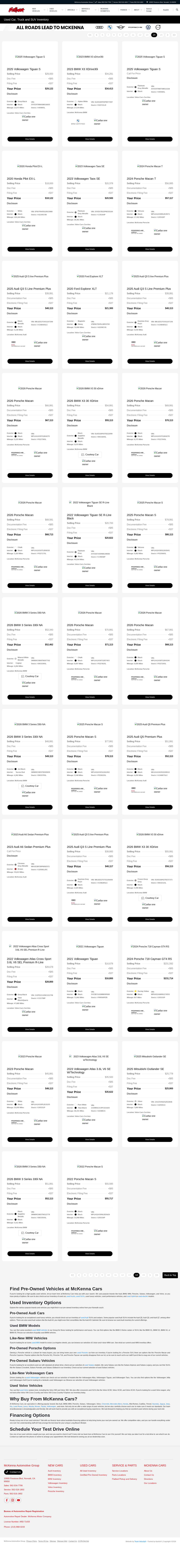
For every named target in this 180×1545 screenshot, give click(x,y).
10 (126, 35)
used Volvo (24, 1390)
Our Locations (150, 1483)
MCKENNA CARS (155, 1465)
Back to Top (170, 1275)
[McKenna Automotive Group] (16, 9)
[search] (177, 10)
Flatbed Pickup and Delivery (124, 1479)
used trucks (71, 1296)
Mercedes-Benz (116, 1404)
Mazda (31, 1406)
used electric (143, 1296)
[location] (147, 2)
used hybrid (131, 1296)
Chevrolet (105, 1404)
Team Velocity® (140, 1541)
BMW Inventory (55, 1475)
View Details (30, 139)
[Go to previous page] (96, 35)
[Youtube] (18, 1500)
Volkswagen (51, 1406)
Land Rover (17, 1406)
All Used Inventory (88, 1471)
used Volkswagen (33, 1378)
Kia (11, 1406)
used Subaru (89, 1365)
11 (133, 35)
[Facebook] (7, 1500)
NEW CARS (55, 1465)
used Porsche (82, 1353)
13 (147, 35)
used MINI (36, 1343)
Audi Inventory (54, 1471)
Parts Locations (119, 1475)
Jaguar (162, 1404)
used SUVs (80, 1296)
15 (161, 35)
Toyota (43, 1406)
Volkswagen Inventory (57, 1483)
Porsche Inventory (56, 1491)
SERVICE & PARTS (124, 1465)
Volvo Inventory (55, 1487)
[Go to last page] (174, 35)
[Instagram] (12, 1500)
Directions (148, 1479)
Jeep (168, 1404)
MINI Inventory (54, 1479)
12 (140, 35)
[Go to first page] (90, 35)
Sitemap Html (62, 1541)
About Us (148, 1471)
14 (154, 35)
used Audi (84, 1318)
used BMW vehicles (39, 1330)
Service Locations (120, 1471)
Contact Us (15, 1472)
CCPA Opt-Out (83, 1541)
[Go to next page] (167, 35)
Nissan (37, 1406)
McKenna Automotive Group (14, 1541)
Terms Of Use (43, 1541)
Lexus (25, 1406)
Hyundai (155, 1404)
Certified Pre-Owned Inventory (93, 1475)
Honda (125, 1404)
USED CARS (88, 1465)
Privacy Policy (31, 1541)
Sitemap (53, 1541)
